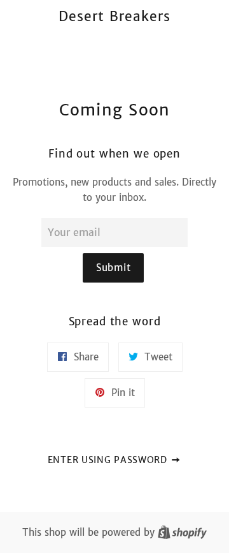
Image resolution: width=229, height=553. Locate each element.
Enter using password (109, 460)
